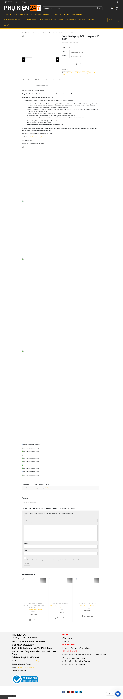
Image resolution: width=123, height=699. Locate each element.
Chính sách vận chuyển (73, 664)
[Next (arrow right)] (6, 698)
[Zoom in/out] (14, 696)
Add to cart (81, 64)
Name (26, 543)
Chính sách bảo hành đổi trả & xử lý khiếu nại (84, 654)
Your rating (27, 516)
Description (26, 80)
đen (42, 488)
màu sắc (64, 55)
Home (23, 32)
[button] (117, 693)
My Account (112, 20)
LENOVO (35, 605)
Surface (31, 607)
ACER (25, 603)
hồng (47, 488)
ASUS (29, 603)
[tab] (27, 79)
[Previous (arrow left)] (2, 698)
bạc (36, 488)
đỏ (45, 488)
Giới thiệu (67, 638)
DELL (50, 32)
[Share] (6, 696)
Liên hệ (65, 641)
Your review (28, 523)
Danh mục (29, 32)
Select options (61, 618)
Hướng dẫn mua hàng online (76, 648)
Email (26, 550)
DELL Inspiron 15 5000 (72, 73)
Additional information (42, 80)
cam (39, 488)
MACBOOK (41, 605)
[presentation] (23, 59)
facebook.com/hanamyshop (36, 137)
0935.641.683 (9, 2)
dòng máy (65, 51)
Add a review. (74, 42)
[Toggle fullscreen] (10, 696)
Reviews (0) (57, 80)
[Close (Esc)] (2, 696)
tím (51, 488)
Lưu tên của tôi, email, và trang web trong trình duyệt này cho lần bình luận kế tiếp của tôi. (52, 560)
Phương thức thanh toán (74, 658)
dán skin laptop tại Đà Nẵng (40, 32)
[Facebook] (63, 692)
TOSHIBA (36, 607)
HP (31, 605)
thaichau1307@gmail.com (24, 2)
